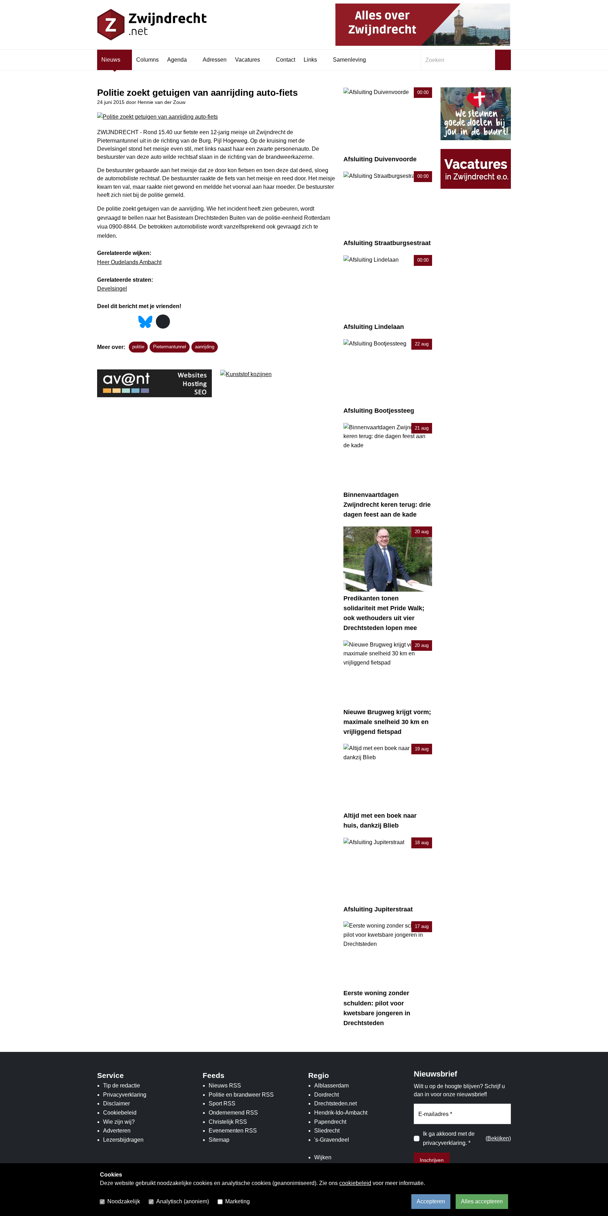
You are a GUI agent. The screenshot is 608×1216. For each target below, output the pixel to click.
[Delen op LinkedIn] (130, 322)
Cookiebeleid (120, 1113)
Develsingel (112, 289)
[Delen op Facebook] (102, 322)
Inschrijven (432, 1160)
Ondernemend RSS (233, 1113)
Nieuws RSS (225, 1086)
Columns (147, 60)
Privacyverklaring (124, 1095)
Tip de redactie (121, 1086)
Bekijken (498, 1138)
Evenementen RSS (233, 1131)
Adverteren (117, 1131)
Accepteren (431, 1201)
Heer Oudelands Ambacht (129, 262)
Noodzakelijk (123, 1201)
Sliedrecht (327, 1131)
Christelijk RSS (228, 1122)
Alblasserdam (331, 1086)
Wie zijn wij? (119, 1122)
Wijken (322, 1157)
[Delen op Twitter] (116, 322)
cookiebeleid (355, 1183)
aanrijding (204, 346)
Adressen (215, 60)
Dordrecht (326, 1095)
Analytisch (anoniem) (182, 1201)
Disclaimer (116, 1103)
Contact (285, 60)
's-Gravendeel (331, 1140)
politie (138, 346)
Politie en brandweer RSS (241, 1095)
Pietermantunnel (169, 346)
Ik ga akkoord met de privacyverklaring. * (449, 1138)
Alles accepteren (482, 1201)
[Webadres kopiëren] (163, 321)
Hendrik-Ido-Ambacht (340, 1113)
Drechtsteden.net (335, 1103)
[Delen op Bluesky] (145, 321)
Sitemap (219, 1140)
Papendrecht (330, 1122)
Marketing (237, 1201)
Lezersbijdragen (123, 1140)
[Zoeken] (503, 60)
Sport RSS (222, 1103)
